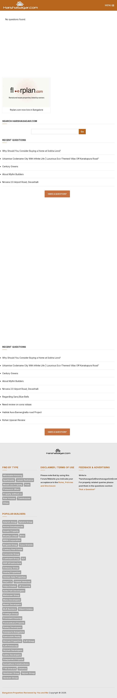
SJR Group (29, 641)
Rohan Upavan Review (13, 420)
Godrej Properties (11, 572)
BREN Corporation (12, 540)
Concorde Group (11, 554)
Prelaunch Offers (11, 489)
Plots (27, 484)
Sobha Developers (12, 655)
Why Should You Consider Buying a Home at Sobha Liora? (31, 151)
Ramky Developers (12, 627)
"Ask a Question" (87, 489)
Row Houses (9, 498)
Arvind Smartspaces (13, 526)
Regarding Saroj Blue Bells (15, 396)
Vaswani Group (10, 677)
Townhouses (24, 498)
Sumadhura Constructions (16, 664)
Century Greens (10, 166)
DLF (23, 558)
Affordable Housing (12, 475)
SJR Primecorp (10, 645)
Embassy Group (11, 567)
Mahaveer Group (11, 595)
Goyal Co (7, 581)
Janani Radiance (25, 480)
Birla (22, 535)
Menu (108, 5)
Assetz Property (11, 531)
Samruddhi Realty (12, 636)
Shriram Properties (12, 641)
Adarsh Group (10, 522)
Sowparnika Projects (13, 659)
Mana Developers (11, 600)
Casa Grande (26, 545)
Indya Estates (9, 586)
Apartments (8, 480)
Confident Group (11, 558)
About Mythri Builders (13, 174)
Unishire (22, 668)
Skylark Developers (12, 650)
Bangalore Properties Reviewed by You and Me (25, 692)
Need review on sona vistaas (17, 404)
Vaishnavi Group (11, 673)
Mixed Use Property (12, 484)
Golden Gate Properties (14, 577)
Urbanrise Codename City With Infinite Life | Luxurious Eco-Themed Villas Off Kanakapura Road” (50, 158)
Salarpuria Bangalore (13, 632)
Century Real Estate (12, 549)
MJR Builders (9, 609)
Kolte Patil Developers (14, 590)
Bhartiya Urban (10, 535)
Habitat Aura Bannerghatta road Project (22, 412)
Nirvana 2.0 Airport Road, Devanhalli (20, 182)
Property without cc (12, 494)
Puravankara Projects (13, 622)
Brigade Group (10, 545)
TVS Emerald (9, 668)
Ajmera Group (25, 522)
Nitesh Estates (26, 609)
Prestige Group (10, 613)
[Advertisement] (58, 50)
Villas (6, 503)
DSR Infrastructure (12, 563)
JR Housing (24, 586)
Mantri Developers (12, 604)
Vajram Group (28, 673)
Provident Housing (12, 618)
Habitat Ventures (22, 581)
